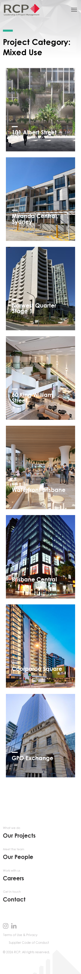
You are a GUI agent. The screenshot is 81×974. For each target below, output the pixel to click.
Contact (14, 897)
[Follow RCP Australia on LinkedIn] (14, 926)
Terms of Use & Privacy (20, 935)
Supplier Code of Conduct (29, 942)
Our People (18, 854)
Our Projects (19, 833)
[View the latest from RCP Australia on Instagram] (5, 926)
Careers (13, 875)
